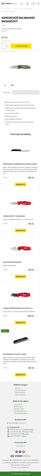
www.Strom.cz (20, 446)
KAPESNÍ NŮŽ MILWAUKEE (12, 262)
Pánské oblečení (20, 392)
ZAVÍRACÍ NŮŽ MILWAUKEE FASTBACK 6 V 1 (18, 308)
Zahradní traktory (20, 390)
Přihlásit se (28, 4)
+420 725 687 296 (15, 432)
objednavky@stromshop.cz (17, 423)
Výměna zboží (18, 407)
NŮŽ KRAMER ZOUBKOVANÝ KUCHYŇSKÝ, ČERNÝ (20, 164)
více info (4, 31)
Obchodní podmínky (15, 471)
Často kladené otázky (20, 413)
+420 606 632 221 (15, 434)
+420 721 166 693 (15, 436)
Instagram (16, 452)
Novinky (17, 388)
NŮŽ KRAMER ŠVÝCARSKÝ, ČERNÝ (14, 354)
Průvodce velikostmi (20, 411)
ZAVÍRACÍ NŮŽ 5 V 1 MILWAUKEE (14, 216)
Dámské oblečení (20, 395)
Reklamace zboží (19, 409)
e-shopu (18, 467)
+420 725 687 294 (15, 430)
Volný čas (15, 9)
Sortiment (8, 9)
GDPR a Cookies (26, 471)
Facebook (20, 452)
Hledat (21, 4)
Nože (21, 9)
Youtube (23, 452)
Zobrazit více (20, 184)
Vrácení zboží (18, 404)
